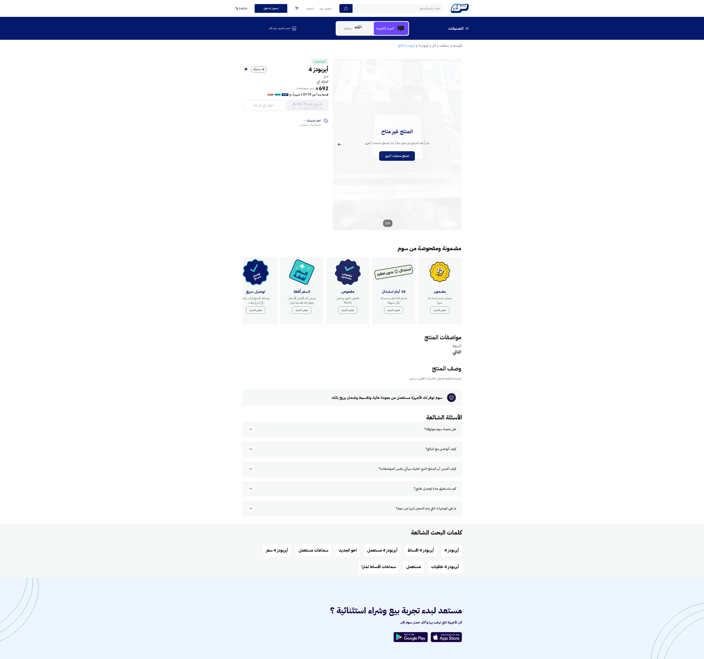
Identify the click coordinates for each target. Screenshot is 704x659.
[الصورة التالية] (339, 144)
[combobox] (391, 8)
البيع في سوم (326, 8)
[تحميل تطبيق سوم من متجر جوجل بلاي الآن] (412, 637)
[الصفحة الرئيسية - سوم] (459, 8)
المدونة (310, 8)
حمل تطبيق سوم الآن (279, 28)
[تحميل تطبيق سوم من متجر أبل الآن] (446, 637)
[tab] (391, 28)
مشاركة (257, 69)
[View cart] (297, 8)
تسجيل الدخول (270, 8)
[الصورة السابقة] (454, 144)
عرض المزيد (439, 310)
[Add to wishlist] (246, 69)
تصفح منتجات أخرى (397, 156)
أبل (318, 82)
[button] (346, 8)
